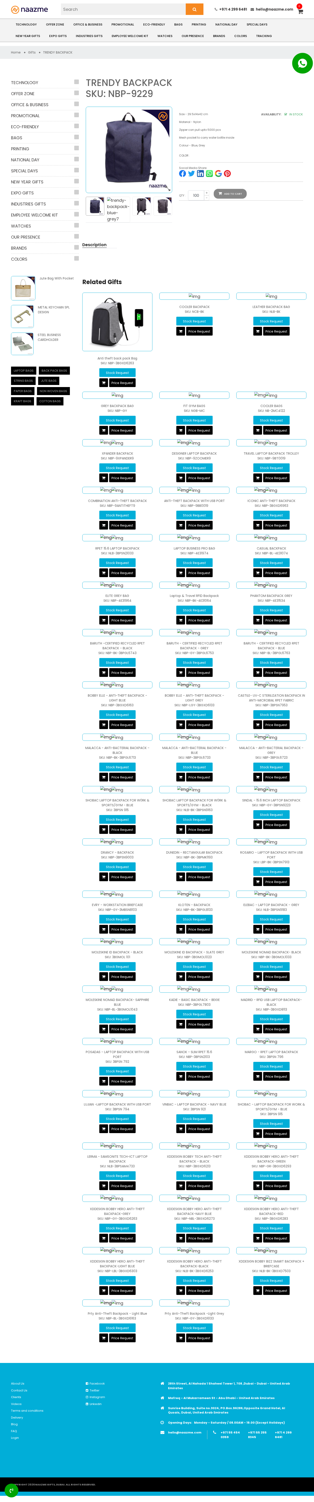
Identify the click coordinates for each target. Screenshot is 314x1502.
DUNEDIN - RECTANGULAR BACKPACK (194, 852)
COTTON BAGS (50, 401)
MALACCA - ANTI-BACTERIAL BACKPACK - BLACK (117, 750)
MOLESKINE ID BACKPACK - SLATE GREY (194, 952)
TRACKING (264, 36)
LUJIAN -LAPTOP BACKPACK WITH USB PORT (117, 1104)
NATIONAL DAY (226, 24)
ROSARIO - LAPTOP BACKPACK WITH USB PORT (271, 855)
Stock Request (117, 373)
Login (15, 1438)
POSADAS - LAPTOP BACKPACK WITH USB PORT (117, 1054)
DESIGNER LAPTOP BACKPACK (194, 453)
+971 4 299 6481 (233, 9)
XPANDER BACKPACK (117, 453)
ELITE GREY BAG (117, 595)
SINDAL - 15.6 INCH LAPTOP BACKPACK (271, 800)
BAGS (178, 24)
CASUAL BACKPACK (271, 548)
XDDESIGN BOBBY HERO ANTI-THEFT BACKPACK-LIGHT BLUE (117, 1263)
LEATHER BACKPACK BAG (271, 307)
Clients (16, 1397)
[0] (300, 12)
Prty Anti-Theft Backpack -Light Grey (194, 1313)
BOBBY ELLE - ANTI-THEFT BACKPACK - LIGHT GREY (194, 698)
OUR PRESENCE (193, 36)
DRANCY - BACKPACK (117, 852)
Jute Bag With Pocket (57, 278)
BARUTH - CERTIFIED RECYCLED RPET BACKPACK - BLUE (271, 645)
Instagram (96, 1397)
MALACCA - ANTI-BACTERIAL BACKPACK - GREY (271, 750)
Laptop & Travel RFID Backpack (194, 595)
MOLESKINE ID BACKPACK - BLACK (117, 952)
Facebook (96, 1383)
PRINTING (199, 24)
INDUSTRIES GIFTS (89, 36)
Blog (14, 1424)
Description (94, 245)
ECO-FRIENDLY (154, 24)
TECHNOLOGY (26, 24)
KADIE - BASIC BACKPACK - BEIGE (194, 1000)
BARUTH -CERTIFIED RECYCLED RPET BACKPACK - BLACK (117, 645)
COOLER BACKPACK (194, 307)
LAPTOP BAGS (24, 370)
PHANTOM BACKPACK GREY (271, 595)
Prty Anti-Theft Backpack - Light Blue (117, 1313)
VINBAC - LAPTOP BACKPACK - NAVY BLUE (194, 1104)
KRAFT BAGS (22, 401)
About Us (17, 1383)
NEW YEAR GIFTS (28, 36)
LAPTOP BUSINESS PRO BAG (194, 548)
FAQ (14, 1431)
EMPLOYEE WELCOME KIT (130, 36)
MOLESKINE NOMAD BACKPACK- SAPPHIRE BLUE (117, 1002)
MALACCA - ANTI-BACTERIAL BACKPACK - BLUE (194, 750)
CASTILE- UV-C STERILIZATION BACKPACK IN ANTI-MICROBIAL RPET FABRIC (271, 698)
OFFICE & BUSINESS (87, 24)
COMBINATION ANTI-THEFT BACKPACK (117, 501)
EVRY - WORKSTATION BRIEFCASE (117, 905)
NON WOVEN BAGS (53, 391)
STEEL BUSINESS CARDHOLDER (49, 337)
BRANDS (219, 36)
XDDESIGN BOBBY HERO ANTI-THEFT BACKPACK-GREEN (271, 1159)
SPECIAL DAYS (257, 24)
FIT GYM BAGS (194, 406)
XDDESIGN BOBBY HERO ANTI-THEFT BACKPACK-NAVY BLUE (194, 1211)
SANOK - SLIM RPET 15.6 (194, 1052)
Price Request (122, 383)
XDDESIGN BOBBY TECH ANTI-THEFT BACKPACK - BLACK (194, 1159)
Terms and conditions (27, 1410)
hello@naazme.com (274, 9)
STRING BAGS (23, 381)
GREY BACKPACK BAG (117, 406)
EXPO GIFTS (58, 36)
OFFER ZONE (55, 24)
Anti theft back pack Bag (117, 358)
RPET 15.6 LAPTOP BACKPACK (117, 548)
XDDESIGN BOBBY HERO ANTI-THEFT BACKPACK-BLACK (194, 1263)
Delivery (17, 1417)
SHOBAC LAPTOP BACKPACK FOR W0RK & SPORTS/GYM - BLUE (117, 802)
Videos (16, 1404)
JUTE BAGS (49, 381)
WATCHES (164, 36)
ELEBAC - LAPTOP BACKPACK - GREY (271, 905)
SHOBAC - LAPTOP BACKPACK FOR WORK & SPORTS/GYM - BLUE (271, 1107)
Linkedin (95, 1404)
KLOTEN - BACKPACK (194, 905)
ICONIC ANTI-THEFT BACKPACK (271, 501)
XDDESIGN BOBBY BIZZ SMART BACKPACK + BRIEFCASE (271, 1263)
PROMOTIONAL (122, 24)
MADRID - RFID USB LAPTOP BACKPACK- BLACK (271, 1002)
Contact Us (19, 1390)
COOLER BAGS (271, 406)
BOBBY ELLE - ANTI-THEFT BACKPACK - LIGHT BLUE (117, 698)
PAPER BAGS (23, 391)
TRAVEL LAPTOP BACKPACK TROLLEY (271, 453)
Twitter (94, 1390)
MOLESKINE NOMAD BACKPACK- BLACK (271, 952)
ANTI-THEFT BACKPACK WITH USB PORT (194, 501)
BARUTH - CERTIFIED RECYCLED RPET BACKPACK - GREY (194, 645)
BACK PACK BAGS (54, 370)
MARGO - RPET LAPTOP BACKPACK (271, 1052)
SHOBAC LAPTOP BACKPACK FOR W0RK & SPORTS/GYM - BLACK (194, 802)
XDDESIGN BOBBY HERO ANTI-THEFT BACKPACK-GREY (117, 1211)
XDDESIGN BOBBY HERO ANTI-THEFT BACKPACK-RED (271, 1211)
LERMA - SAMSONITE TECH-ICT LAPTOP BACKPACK (117, 1159)
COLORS (240, 36)
